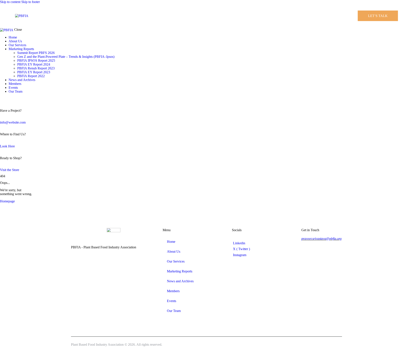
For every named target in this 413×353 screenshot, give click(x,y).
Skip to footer (30, 2)
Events (171, 301)
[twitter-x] (6, 99)
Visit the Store (9, 170)
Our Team (174, 311)
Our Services (176, 261)
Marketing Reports (179, 271)
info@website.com (13, 122)
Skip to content (10, 2)
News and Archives (180, 281)
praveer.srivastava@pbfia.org (321, 238)
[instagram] (14, 99)
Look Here (7, 146)
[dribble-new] (9, 99)
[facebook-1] (2, 99)
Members (173, 291)
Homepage (7, 201)
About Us (173, 251)
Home (171, 241)
